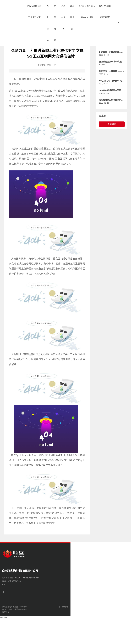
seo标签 (65, 607)
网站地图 (3, 617)
